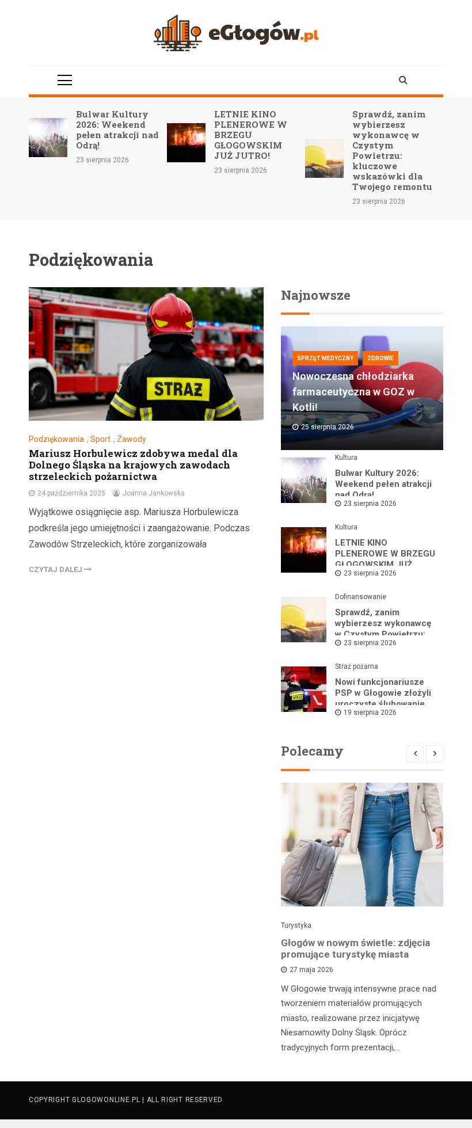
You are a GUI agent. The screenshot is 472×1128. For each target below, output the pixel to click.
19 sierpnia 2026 (370, 712)
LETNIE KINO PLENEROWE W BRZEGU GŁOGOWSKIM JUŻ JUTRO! (250, 134)
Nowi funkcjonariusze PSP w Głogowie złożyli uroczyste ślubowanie (383, 693)
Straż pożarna (356, 666)
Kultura (346, 458)
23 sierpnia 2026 (370, 504)
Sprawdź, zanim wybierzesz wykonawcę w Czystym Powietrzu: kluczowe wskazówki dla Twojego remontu (392, 150)
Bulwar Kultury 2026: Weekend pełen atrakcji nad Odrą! (117, 129)
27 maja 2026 (311, 970)
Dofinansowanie (360, 597)
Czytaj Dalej (56, 569)
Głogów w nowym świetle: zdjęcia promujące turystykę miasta (355, 948)
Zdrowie (380, 358)
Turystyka (296, 925)
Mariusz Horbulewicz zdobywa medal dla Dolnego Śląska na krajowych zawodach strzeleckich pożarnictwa (133, 465)
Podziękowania (56, 439)
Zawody (131, 439)
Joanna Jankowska (154, 493)
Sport (100, 439)
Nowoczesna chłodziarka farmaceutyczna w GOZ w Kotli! (353, 391)
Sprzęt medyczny (325, 358)
